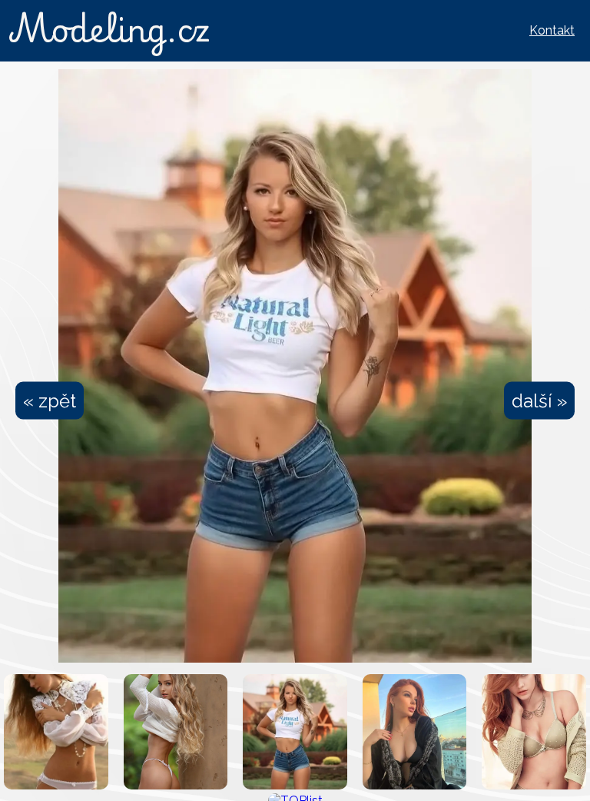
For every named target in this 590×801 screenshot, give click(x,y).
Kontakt (552, 30)
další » (539, 401)
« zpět (49, 401)
